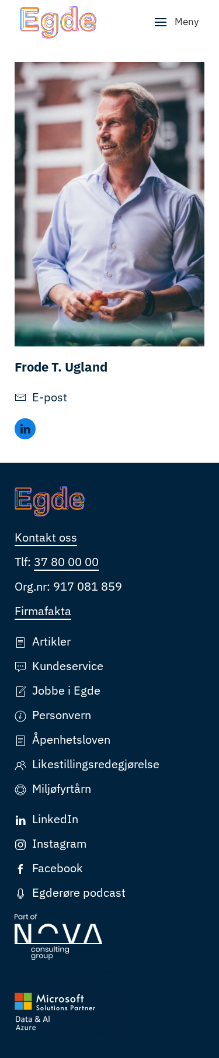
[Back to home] (58, 22)
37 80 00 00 (66, 562)
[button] (177, 22)
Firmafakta (43, 611)
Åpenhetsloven (71, 739)
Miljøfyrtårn (61, 788)
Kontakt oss (46, 537)
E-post (49, 397)
